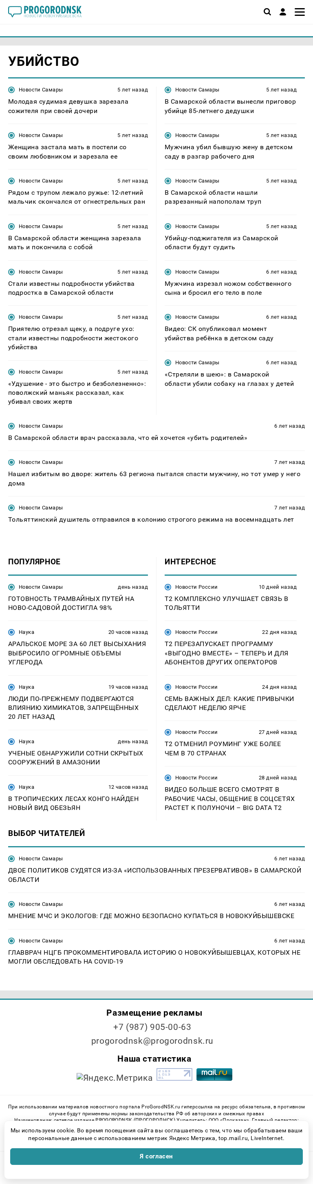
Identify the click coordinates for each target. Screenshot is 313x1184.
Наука (26, 632)
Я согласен (156, 1156)
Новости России (196, 587)
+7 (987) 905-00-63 (152, 1027)
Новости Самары (41, 90)
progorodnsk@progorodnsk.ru (152, 1041)
